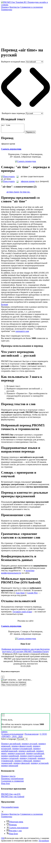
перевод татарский (9, 758)
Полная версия (31, 734)
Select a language (8, 739)
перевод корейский (10, 756)
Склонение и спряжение (12, 781)
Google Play (32, 593)
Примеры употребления (12, 778)
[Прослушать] (8, 176)
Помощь (13, 825)
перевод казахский (16, 753)
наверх (4, 731)
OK (2, 838)
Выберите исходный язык (13, 61)
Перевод (5, 7)
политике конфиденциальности (17, 571)
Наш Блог (13, 833)
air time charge (13, 192)
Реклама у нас (15, 830)
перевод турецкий (28, 758)
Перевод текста (8, 776)
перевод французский (21, 746)
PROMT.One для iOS (10, 794)
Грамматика (6, 9)
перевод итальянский (22, 748)
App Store (20, 593)
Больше (4, 304)
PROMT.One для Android (12, 796)
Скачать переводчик (11, 149)
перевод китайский (35, 753)
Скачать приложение (18, 827)
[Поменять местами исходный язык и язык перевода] (25, 111)
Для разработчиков (10, 807)
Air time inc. (25, 192)
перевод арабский (26, 751)
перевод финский (21, 763)
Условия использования (12, 734)
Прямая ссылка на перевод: (13, 682)
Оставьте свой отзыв (22, 611)
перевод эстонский (39, 763)
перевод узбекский (23, 761)
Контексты (15, 7)
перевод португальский (31, 756)
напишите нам (22, 331)
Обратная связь (16, 822)
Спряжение (31, 7)
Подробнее (44, 840)
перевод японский (9, 765)
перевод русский (29, 743)
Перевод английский (11, 743)
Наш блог (5, 783)
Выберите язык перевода (13, 113)
